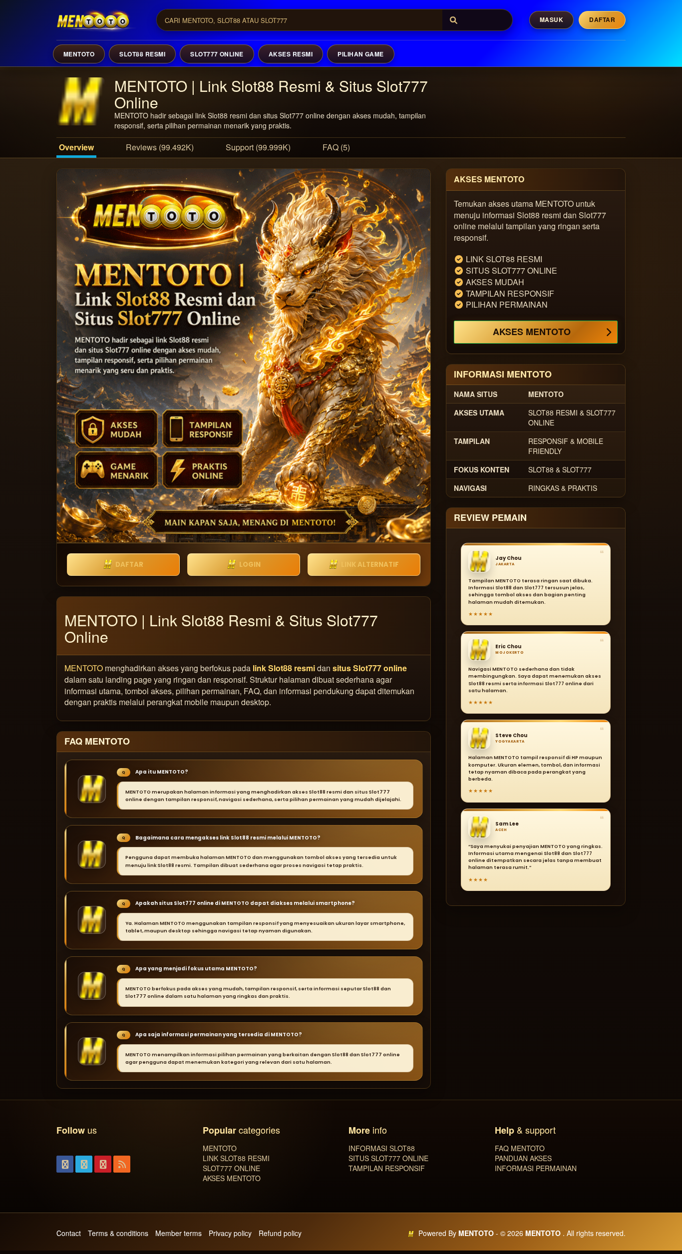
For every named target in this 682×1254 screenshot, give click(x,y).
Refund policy (280, 1233)
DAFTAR (129, 564)
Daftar (602, 19)
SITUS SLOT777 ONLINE (388, 1158)
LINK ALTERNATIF (370, 564)
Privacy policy (230, 1233)
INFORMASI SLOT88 (381, 1148)
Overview (76, 147)
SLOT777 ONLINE (217, 53)
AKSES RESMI (291, 53)
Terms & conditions (118, 1233)
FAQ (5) (336, 147)
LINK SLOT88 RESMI (236, 1158)
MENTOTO (78, 53)
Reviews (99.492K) (160, 147)
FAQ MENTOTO (520, 1148)
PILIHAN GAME (361, 53)
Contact (68, 1233)
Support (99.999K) (258, 147)
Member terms (178, 1233)
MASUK (551, 19)
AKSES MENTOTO (532, 331)
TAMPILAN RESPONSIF (386, 1168)
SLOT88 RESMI (142, 53)
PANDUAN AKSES (523, 1158)
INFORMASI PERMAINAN (536, 1168)
